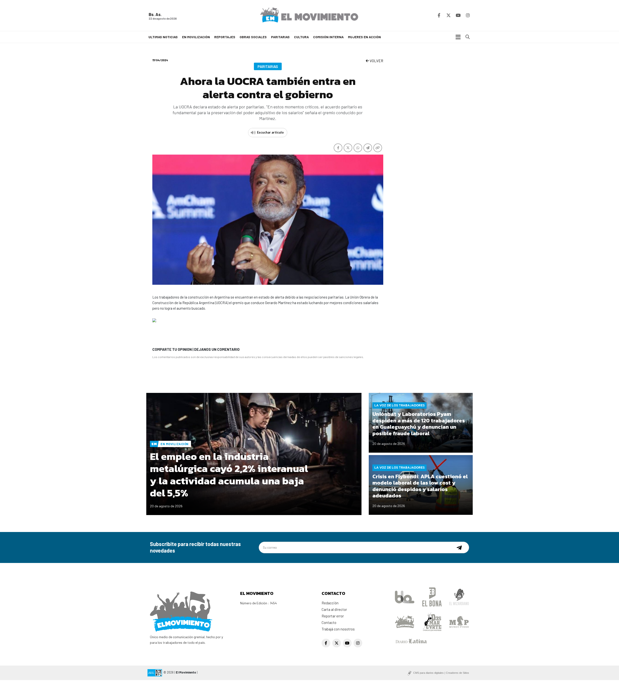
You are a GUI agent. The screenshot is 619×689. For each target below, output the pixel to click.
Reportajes (224, 37)
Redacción (330, 603)
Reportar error (333, 616)
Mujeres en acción (364, 37)
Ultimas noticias (163, 37)
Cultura (301, 37)
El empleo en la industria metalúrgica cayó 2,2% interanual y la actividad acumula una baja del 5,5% (229, 475)
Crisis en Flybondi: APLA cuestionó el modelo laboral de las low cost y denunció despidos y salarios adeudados (420, 486)
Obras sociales (253, 37)
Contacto (329, 622)
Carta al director (334, 609)
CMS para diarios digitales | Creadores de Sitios (441, 672)
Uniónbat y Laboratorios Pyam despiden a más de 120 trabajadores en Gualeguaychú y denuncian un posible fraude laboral (418, 423)
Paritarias (280, 37)
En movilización (196, 37)
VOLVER (376, 61)
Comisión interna (328, 37)
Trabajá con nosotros (338, 629)
